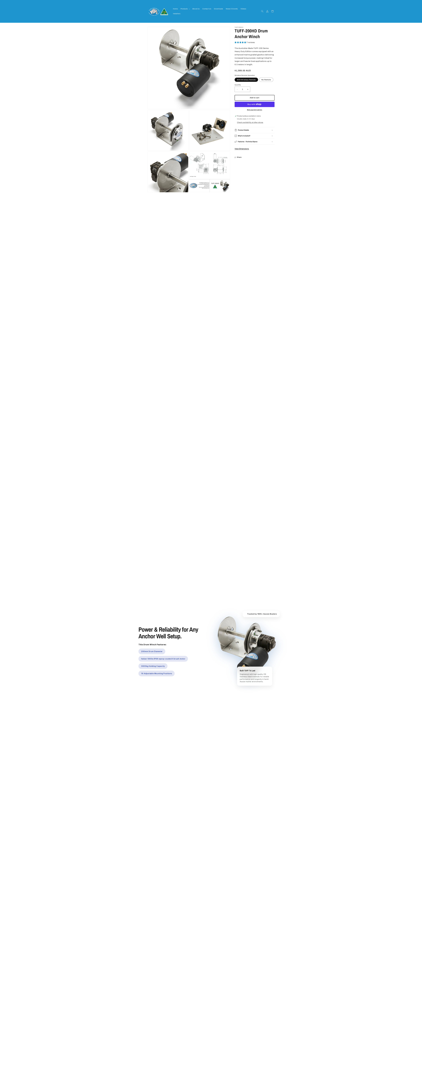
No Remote (266, 80)
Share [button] (239, 157)
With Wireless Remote (246, 80)
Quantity (238, 85)
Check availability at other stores (250, 122)
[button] (185, 8)
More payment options (254, 110)
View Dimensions (242, 149)
